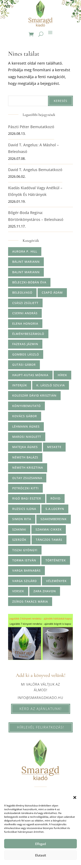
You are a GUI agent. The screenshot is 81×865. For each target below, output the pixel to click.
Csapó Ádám (52, 292)
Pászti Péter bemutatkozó (31, 126)
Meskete (54, 447)
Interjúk (19, 385)
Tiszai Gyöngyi (24, 550)
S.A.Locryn (54, 509)
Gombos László (25, 354)
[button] (75, 797)
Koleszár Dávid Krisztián (34, 395)
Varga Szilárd (24, 581)
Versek (18, 591)
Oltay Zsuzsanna (27, 478)
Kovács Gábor (24, 416)
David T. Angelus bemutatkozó (35, 169)
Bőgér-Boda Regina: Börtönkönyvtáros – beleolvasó (35, 216)
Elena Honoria (25, 323)
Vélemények (56, 581)
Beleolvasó (22, 292)
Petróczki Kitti (25, 488)
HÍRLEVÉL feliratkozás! (40, 727)
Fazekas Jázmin (25, 344)
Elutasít (40, 855)
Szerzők (19, 540)
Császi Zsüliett (25, 303)
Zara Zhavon (44, 591)
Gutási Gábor (24, 365)
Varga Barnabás (26, 570)
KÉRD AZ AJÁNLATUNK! (41, 708)
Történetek (55, 560)
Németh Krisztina (27, 467)
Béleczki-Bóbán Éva (29, 282)
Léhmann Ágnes (26, 426)
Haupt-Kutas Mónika (30, 375)
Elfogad (40, 844)
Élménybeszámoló (28, 334)
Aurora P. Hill (24, 251)
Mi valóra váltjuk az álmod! (40, 687)
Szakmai (19, 529)
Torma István (24, 560)
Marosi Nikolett (26, 437)
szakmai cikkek (49, 529)
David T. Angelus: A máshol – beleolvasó (33, 148)
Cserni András (25, 313)
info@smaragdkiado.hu (40, 697)
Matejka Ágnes (25, 447)
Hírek (62, 375)
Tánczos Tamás (49, 540)
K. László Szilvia (50, 385)
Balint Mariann (26, 272)
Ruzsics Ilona (24, 509)
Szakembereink (53, 519)
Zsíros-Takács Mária (30, 601)
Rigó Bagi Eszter (26, 498)
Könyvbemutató (26, 406)
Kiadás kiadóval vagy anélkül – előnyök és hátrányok (35, 191)
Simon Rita (21, 519)
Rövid (55, 498)
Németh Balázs (25, 457)
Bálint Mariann (26, 262)
